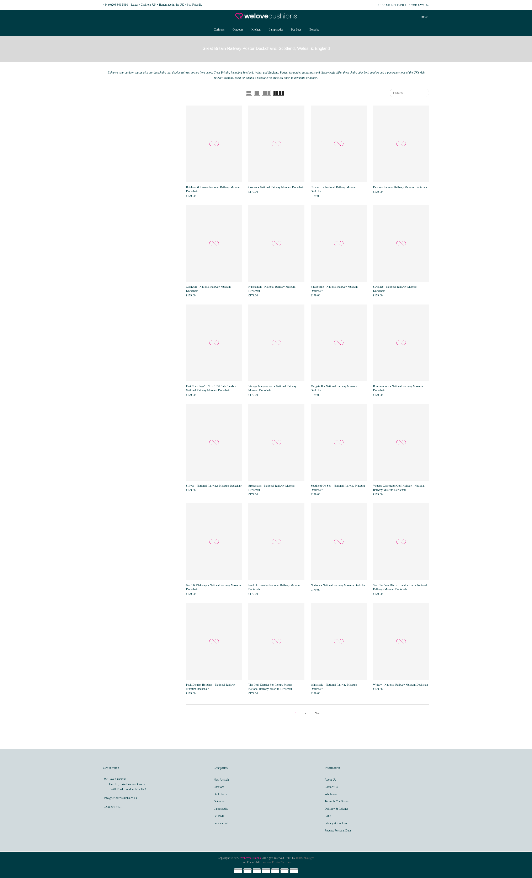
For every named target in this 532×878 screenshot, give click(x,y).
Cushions (219, 29)
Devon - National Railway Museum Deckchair (400, 187)
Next (317, 713)
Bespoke (314, 29)
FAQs (328, 816)
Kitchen (256, 29)
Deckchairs (220, 794)
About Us (330, 779)
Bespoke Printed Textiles (276, 862)
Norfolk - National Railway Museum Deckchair (339, 585)
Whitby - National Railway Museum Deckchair (400, 684)
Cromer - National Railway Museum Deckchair (276, 187)
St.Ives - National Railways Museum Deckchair (214, 485)
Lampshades (276, 29)
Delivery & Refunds (336, 808)
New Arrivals (221, 779)
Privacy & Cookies (336, 823)
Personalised (221, 823)
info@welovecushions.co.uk (120, 797)
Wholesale (331, 794)
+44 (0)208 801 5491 (115, 4)
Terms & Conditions (337, 801)
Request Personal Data (338, 830)
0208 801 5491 (113, 806)
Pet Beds (296, 29)
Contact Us (331, 786)
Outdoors (238, 29)
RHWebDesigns (305, 858)
